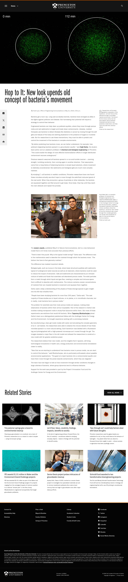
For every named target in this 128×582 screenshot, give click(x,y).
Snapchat (103, 521)
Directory (7, 517)
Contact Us (7, 509)
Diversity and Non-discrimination (12, 550)
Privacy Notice (120, 575)
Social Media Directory (107, 536)
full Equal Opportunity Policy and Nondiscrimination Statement (58, 562)
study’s (39, 248)
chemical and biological (74, 150)
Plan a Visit (39, 509)
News (13, 6)
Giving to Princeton (42, 521)
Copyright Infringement (109, 575)
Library (69, 509)
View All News (113, 393)
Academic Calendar (73, 513)
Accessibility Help (9, 513)
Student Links (71, 517)
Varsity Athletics (41, 517)
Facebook (103, 509)
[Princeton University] (13, 574)
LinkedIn (103, 524)
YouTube (103, 528)
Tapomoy (81, 313)
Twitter (102, 513)
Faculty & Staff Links (73, 521)
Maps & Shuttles (41, 513)
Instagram (103, 517)
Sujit (84, 147)
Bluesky (102, 532)
